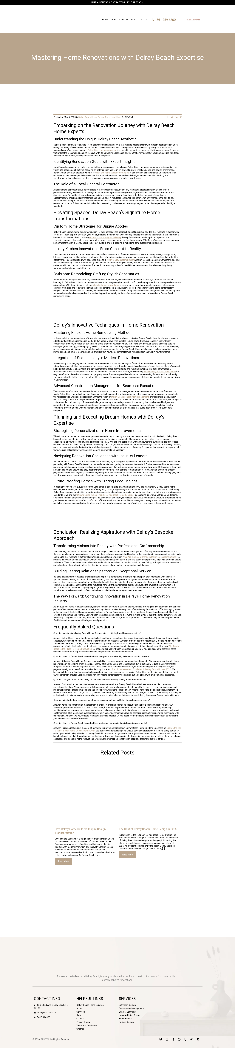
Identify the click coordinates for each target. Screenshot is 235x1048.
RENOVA (45, 1039)
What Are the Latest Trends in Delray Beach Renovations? (150, 557)
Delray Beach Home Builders (90, 1005)
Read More (63, 861)
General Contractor (127, 1012)
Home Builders (126, 1018)
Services (123, 20)
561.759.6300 (133, 2)
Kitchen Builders (126, 1022)
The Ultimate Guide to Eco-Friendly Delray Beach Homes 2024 (141, 669)
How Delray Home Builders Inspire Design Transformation (80, 830)
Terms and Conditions (86, 1025)
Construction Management (131, 1008)
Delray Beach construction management (130, 397)
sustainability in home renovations (159, 371)
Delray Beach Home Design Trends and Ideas (99, 117)
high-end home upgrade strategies (112, 172)
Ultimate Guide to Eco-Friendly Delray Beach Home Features (105, 495)
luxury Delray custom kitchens (121, 260)
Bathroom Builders (127, 1005)
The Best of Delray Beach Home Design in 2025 (148, 829)
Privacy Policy (83, 1022)
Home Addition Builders (130, 1015)
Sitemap (80, 1029)
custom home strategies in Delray (105, 237)
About (113, 20)
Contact (142, 20)
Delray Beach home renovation (102, 150)
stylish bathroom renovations (105, 285)
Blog (133, 20)
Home (105, 20)
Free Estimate (192, 19)
